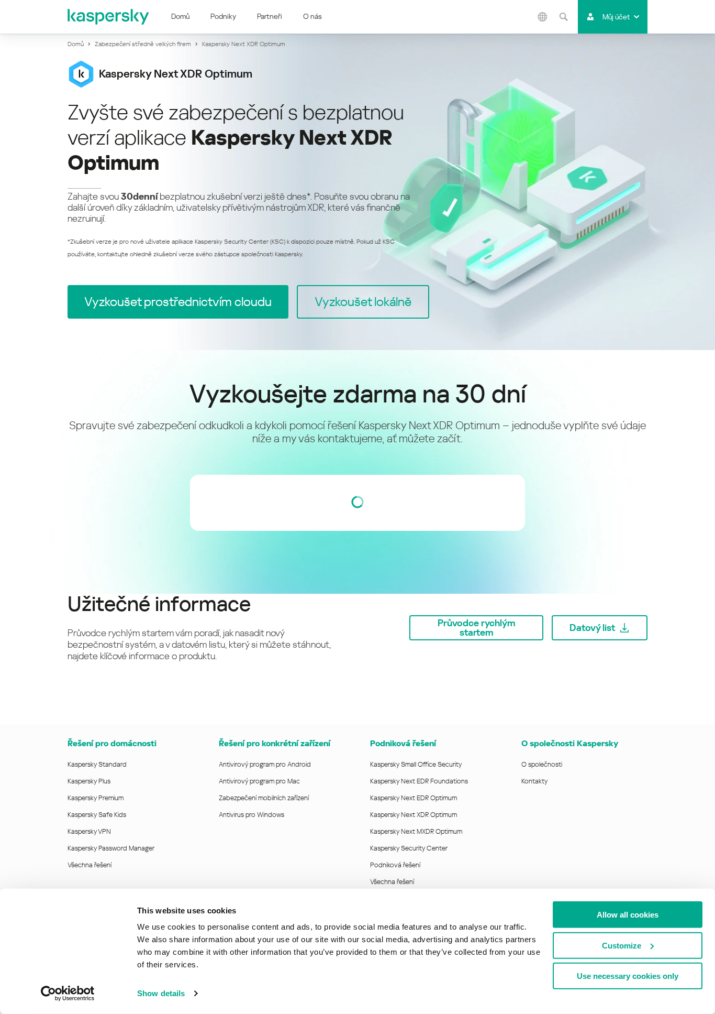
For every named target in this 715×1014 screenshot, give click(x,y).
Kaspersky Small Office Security (416, 764)
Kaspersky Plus (89, 781)
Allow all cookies (627, 914)
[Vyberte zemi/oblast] (542, 16)
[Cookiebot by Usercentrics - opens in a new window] (68, 993)
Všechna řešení (89, 865)
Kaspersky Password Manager (111, 848)
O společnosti (541, 764)
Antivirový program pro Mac (259, 781)
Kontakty (534, 781)
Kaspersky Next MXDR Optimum (416, 831)
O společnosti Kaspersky (569, 743)
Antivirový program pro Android (265, 764)
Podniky (223, 16)
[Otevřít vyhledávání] (563, 16)
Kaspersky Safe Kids (97, 815)
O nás (312, 16)
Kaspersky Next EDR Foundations (419, 781)
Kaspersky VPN (89, 831)
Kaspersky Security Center (409, 848)
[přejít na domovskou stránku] (109, 16)
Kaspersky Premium (96, 798)
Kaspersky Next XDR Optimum (413, 815)
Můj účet (616, 17)
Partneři (269, 16)
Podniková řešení (403, 743)
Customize (621, 945)
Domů (180, 16)
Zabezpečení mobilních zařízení (264, 798)
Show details (161, 993)
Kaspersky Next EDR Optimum (413, 798)
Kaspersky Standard (97, 764)
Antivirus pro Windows (251, 815)
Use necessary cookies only (627, 976)
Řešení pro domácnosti (112, 743)
